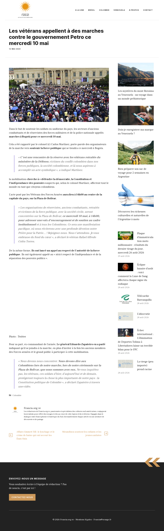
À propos (134, 10)
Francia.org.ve (67, 519)
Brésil (91, 10)
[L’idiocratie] (125, 318)
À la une (79, 10)
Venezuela (119, 10)
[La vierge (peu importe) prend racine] (125, 366)
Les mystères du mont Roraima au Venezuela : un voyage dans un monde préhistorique (136, 94)
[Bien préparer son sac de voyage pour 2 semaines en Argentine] (136, 162)
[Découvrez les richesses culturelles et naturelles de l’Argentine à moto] (136, 205)
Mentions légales (84, 519)
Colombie (104, 10)
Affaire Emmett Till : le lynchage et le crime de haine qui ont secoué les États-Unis (36, 435)
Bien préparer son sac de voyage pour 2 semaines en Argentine (133, 172)
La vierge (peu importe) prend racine (145, 365)
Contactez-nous (22, 497)
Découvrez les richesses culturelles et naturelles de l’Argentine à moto (133, 215)
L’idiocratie (143, 314)
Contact (148, 10)
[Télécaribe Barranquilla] (125, 302)
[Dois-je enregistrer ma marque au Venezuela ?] (136, 123)
